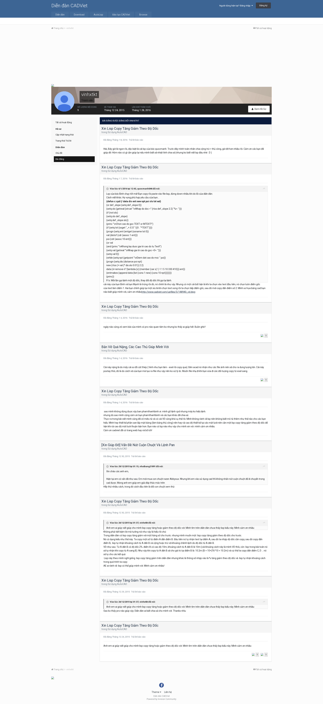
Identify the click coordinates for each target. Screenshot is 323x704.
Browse (143, 14)
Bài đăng (60, 159)
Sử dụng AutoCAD (117, 132)
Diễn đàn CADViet (69, 5)
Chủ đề (59, 153)
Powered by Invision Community (161, 699)
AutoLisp (98, 14)
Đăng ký (263, 5)
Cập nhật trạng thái (65, 134)
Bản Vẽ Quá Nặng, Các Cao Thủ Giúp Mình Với (135, 347)
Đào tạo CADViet (121, 14)
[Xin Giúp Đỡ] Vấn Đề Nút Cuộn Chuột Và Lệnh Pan (138, 445)
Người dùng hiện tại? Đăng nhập (235, 5)
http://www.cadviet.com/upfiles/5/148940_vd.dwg (168, 292)
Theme (156, 692)
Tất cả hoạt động (64, 122)
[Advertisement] (161, 57)
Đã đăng (115, 140)
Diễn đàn (60, 14)
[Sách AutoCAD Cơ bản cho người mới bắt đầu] (52, 85)
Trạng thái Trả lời (63, 140)
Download (79, 14)
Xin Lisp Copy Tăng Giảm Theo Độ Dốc (129, 129)
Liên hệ (168, 692)
